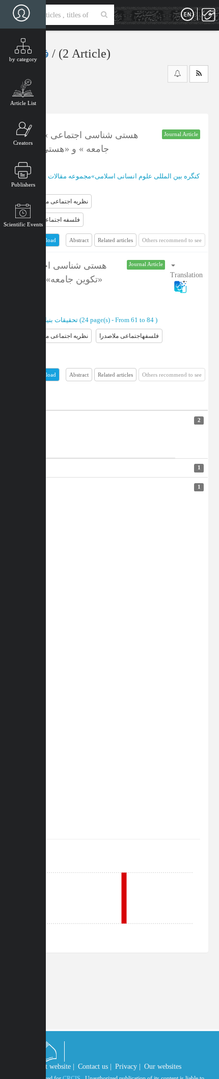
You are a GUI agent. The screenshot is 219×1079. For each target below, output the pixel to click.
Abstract (79, 240)
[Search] (104, 15)
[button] (186, 275)
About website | (52, 1066)
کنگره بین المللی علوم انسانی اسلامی (147, 176)
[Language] (187, 15)
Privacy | (128, 1066)
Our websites (162, 1066)
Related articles (115, 240)
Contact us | (95, 1066)
